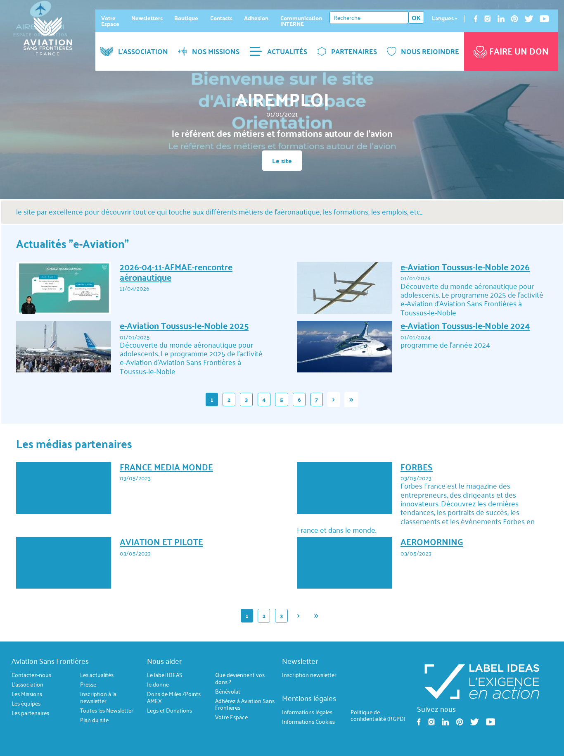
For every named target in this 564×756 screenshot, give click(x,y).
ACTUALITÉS (287, 51)
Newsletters (147, 18)
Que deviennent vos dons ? (240, 678)
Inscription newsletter (309, 675)
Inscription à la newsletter (98, 697)
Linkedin (501, 18)
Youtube (544, 18)
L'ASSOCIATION (143, 51)
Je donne (158, 684)
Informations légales (307, 712)
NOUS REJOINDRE (430, 51)
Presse (88, 684)
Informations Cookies (308, 722)
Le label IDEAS (164, 675)
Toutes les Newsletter (106, 710)
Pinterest (514, 18)
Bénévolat (227, 691)
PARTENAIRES (354, 51)
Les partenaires (30, 713)
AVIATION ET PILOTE (161, 541)
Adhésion (256, 18)
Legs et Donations (169, 710)
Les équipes (26, 703)
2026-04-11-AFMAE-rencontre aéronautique (176, 272)
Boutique (186, 18)
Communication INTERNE (301, 21)
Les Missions (27, 694)
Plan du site (94, 720)
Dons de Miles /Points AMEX (174, 697)
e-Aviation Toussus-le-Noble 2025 (184, 325)
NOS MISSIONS (215, 51)
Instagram (487, 18)
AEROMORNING (431, 541)
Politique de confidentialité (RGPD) (378, 716)
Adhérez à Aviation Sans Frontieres (245, 704)
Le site (282, 160)
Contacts (221, 18)
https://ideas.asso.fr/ (481, 681)
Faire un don (519, 51)
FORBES (416, 467)
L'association (27, 684)
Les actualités (97, 675)
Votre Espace (110, 21)
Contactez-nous (31, 675)
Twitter (529, 18)
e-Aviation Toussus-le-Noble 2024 (465, 325)
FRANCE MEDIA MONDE (166, 467)
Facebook (476, 18)
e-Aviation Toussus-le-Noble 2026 (465, 266)
